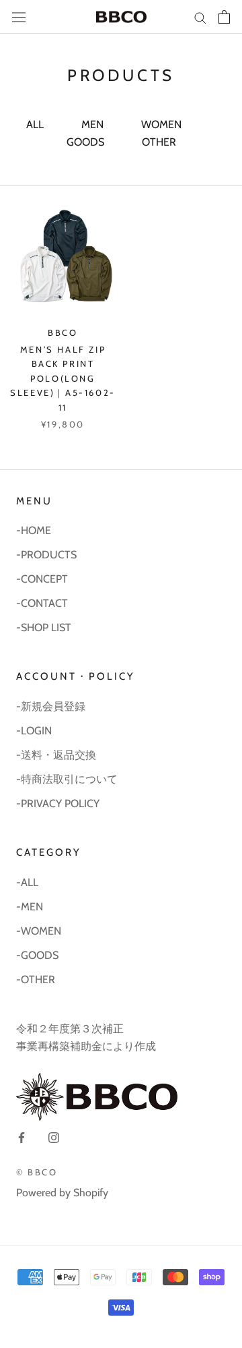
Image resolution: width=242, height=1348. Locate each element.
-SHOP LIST (43, 627)
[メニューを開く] (19, 17)
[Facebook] (21, 1137)
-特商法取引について (67, 779)
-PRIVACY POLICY (57, 803)
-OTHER (35, 979)
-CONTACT (42, 603)
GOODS (85, 142)
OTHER (159, 142)
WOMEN (161, 124)
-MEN (29, 906)
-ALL (27, 882)
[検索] (200, 17)
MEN (92, 124)
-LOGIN (34, 730)
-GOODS (37, 955)
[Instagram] (53, 1137)
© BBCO (37, 1172)
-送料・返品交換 (56, 755)
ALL (35, 124)
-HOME (33, 530)
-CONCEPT (42, 579)
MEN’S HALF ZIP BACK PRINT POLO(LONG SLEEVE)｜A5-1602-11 (63, 378)
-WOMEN (38, 931)
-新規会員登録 (50, 706)
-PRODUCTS (46, 554)
